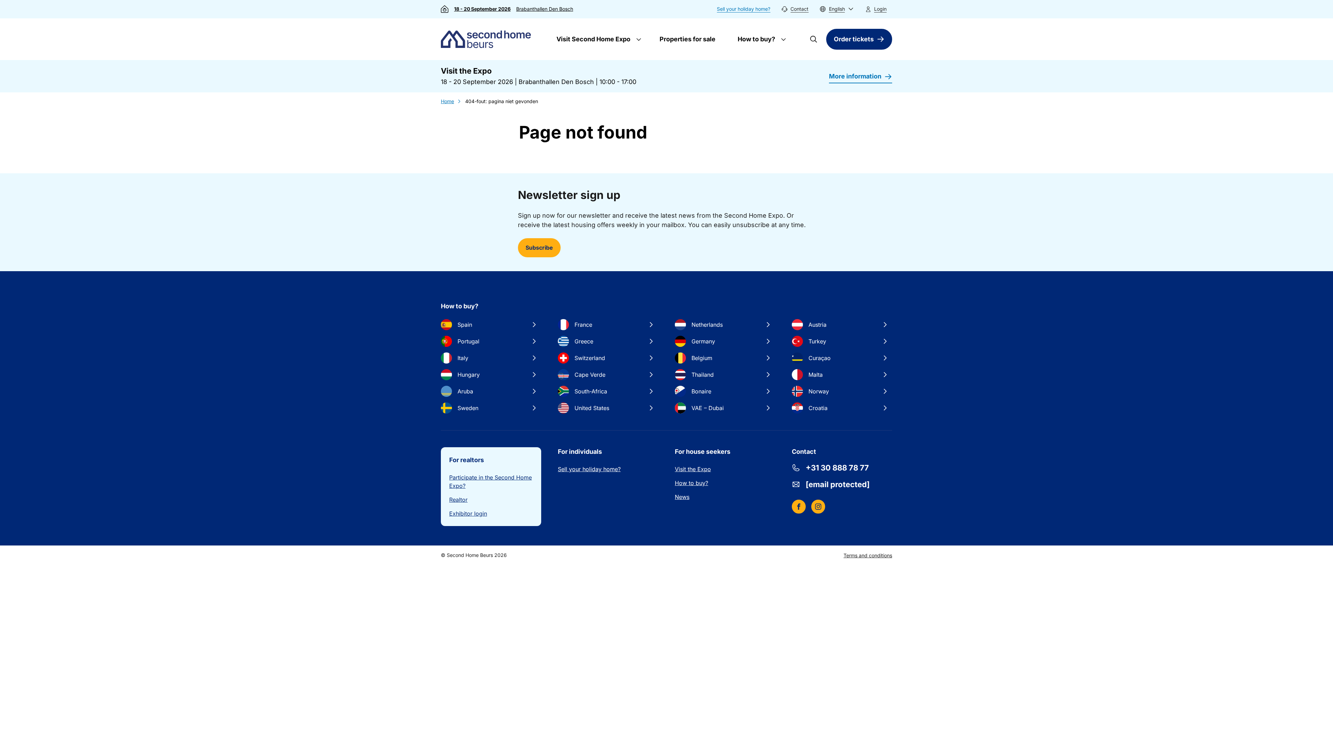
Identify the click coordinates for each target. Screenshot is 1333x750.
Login (880, 9)
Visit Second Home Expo (592, 39)
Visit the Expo (693, 469)
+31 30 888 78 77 (837, 467)
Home (447, 101)
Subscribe (539, 247)
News (682, 496)
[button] (836, 9)
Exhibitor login (468, 513)
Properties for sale (687, 39)
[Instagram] (818, 507)
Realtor (458, 499)
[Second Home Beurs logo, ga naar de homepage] (487, 39)
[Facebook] (799, 507)
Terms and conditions (868, 555)
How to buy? (756, 39)
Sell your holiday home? (743, 9)
